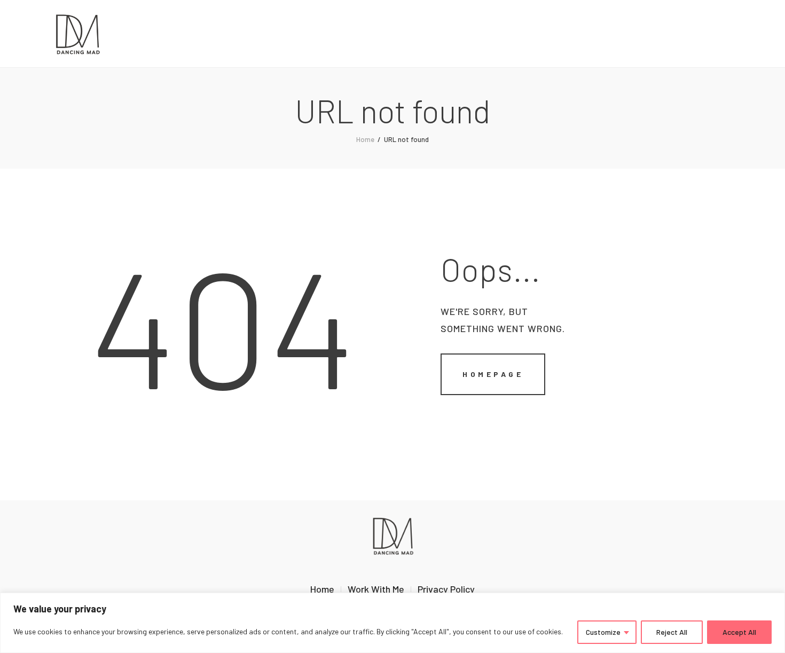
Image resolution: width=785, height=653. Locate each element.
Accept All (739, 631)
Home (365, 139)
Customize (603, 631)
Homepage (492, 374)
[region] (392, 623)
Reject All (671, 631)
